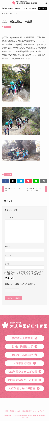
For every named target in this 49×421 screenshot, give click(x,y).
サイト (7, 264)
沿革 (6, 411)
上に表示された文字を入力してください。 (20, 284)
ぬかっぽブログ (38, 411)
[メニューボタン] (3, 3)
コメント (9, 217)
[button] (5, 181)
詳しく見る (42, 8)
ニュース (7, 26)
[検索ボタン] (46, 3)
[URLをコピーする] (43, 181)
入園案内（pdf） (15, 411)
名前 (7, 247)
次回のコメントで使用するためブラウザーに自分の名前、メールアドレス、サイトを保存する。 (25, 273)
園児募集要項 (27, 411)
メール (8, 255)
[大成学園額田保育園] (24, 3)
